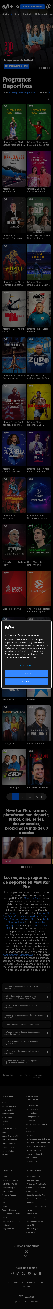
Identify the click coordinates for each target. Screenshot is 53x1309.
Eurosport (6, 1217)
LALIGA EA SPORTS (9, 1184)
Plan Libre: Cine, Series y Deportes (36, 1201)
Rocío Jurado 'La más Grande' (38, 1139)
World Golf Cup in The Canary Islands (38, 237)
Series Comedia (8, 1143)
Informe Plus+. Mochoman (9, 517)
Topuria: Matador (9, 1210)
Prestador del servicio (14, 1282)
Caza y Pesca (31, 1158)
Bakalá (31, 699)
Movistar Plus (32, 898)
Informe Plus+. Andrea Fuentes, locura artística (14, 377)
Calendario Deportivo (11, 1221)
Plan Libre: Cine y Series (36, 1206)
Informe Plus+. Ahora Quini (13, 330)
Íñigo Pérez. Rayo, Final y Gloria (36, 563)
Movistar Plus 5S (32, 1161)
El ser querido (32, 1105)
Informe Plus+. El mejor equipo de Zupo (38, 377)
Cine (16, 14)
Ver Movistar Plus (33, 1176)
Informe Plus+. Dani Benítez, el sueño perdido (12, 423)
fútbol (41, 913)
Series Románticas (9, 1140)
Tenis (4, 1203)
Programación (8, 1229)
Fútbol (27, 14)
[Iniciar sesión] (48, 6)
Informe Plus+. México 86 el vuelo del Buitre (38, 143)
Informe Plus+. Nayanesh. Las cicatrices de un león (38, 423)
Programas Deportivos (35, 1154)
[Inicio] (7, 7)
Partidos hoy (7, 1225)
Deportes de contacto (11, 1214)
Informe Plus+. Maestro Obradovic (12, 237)
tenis (46, 919)
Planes (29, 1210)
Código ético (31, 1191)
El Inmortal (30, 1120)
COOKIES (26, 1287)
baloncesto (38, 922)
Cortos (5, 1121)
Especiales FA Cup (11, 609)
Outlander (30, 1132)
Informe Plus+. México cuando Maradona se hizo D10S (13, 143)
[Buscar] (17, 6)
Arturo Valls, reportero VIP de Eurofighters (38, 610)
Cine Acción (7, 1117)
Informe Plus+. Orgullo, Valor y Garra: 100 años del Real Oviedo (38, 283)
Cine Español (7, 1110)
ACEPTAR (26, 681)
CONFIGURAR (26, 665)
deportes (14, 913)
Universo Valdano (36, 743)
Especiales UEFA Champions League (37, 517)
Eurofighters (8, 743)
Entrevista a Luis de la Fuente (14, 563)
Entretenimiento (8, 1151)
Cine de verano (8, 1125)
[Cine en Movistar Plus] (26, 850)
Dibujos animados (33, 1150)
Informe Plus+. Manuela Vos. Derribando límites (12, 190)
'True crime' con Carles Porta (38, 1143)
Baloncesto (6, 1199)
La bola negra (32, 1109)
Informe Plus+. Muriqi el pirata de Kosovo (13, 283)
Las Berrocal (31, 1135)
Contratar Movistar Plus (35, 1195)
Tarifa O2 (30, 1225)
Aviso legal (31, 1282)
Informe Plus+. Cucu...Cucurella (11, 470)
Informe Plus (28, 919)
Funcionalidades (32, 1180)
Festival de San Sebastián (36, 1146)
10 (37, 797)
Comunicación (32, 1232)
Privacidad (43, 1282)
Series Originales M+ (10, 1136)
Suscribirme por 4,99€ (16, 66)
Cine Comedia (8, 1114)
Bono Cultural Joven (34, 1221)
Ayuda (26, 1256)
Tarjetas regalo (32, 1229)
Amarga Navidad (33, 1117)
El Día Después (8, 1191)
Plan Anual (30, 1217)
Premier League (8, 1188)
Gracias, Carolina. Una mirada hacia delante (36, 190)
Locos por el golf (11, 787)
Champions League (10, 1180)
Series (5, 14)
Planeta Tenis (9, 699)
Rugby (4, 1206)
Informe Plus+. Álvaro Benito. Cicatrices (38, 470)
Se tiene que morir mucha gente (36, 1126)
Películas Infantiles (9, 1129)
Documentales (8, 1147)
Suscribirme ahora (32, 7)
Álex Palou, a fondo (37, 787)
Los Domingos (31, 1113)
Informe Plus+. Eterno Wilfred (38, 330)
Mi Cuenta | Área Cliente (36, 1184)
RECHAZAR (26, 673)
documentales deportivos (18, 954)
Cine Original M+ (9, 1106)
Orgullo (5, 1155)
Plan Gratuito (31, 1214)
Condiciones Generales (35, 1188)
